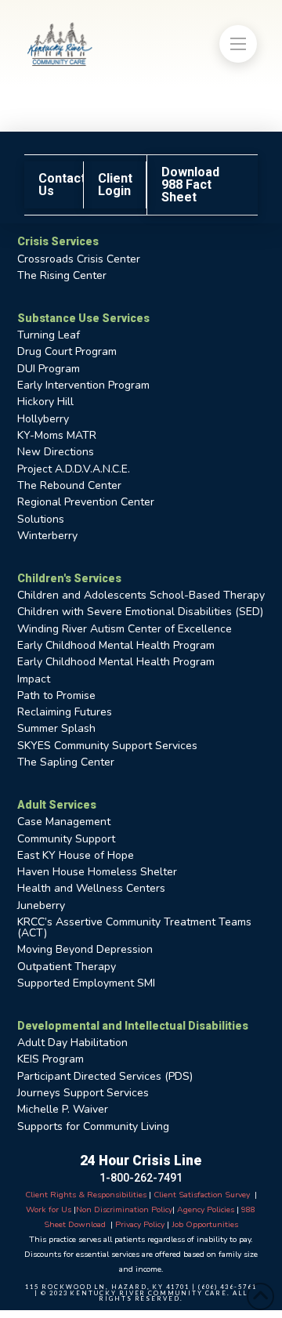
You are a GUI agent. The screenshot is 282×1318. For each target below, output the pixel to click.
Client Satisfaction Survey (200, 1194)
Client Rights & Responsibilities (85, 1194)
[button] (238, 44)
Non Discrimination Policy (124, 1209)
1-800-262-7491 (141, 1177)
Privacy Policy (139, 1224)
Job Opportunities (205, 1224)
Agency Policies (205, 1209)
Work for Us (48, 1209)
